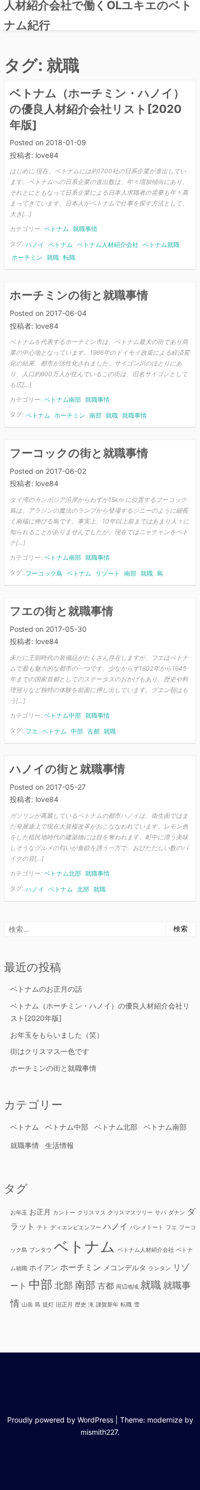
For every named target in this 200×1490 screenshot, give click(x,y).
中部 (77, 731)
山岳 (27, 1304)
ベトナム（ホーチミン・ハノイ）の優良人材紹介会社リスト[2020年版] (97, 108)
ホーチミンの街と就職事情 (79, 295)
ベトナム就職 (161, 244)
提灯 (48, 1304)
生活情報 (59, 1145)
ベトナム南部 (62, 399)
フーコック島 (44, 573)
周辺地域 (127, 1286)
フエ (32, 731)
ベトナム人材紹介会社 (107, 244)
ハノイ (35, 244)
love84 (46, 155)
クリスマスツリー (130, 1212)
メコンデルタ (124, 1267)
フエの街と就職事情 (61, 610)
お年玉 (18, 1212)
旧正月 (64, 1304)
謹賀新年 (107, 1304)
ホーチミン (27, 257)
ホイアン (43, 1267)
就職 (53, 257)
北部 (83, 889)
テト (42, 1227)
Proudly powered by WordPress (60, 1419)
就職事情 (85, 229)
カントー (64, 1212)
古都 (93, 731)
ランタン (159, 1268)
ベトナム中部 (62, 715)
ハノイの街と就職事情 (67, 768)
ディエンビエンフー (75, 1227)
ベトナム (56, 229)
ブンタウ (40, 1250)
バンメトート (147, 1227)
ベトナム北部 (62, 873)
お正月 (40, 1211)
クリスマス (91, 1212)
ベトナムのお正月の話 (46, 988)
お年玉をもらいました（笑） (57, 1034)
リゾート (107, 573)
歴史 (80, 1304)
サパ (160, 1212)
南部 (95, 415)
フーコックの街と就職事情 (79, 453)
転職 (69, 257)
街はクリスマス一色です (49, 1051)
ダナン (176, 1212)
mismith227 (99, 1432)
